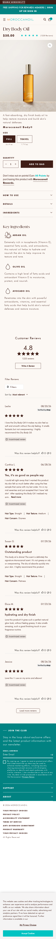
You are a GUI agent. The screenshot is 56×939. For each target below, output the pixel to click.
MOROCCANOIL (19, 805)
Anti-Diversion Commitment (18, 825)
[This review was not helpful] (48, 453)
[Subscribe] (51, 755)
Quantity (8, 158)
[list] (28, 76)
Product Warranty (13, 829)
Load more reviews (28, 710)
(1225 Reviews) (46, 36)
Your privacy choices (15, 833)
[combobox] (28, 394)
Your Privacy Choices (15, 810)
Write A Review (28, 365)
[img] (22, 35)
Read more (16, 496)
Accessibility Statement (16, 818)
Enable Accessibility (14, 2)
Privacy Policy (28, 777)
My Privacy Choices (28, 925)
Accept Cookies (28, 933)
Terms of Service (12, 822)
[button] (4, 19)
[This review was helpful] (43, 453)
